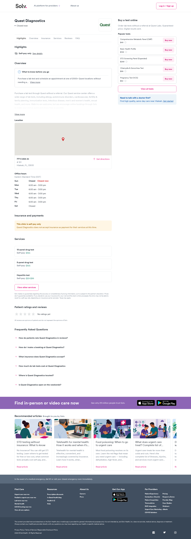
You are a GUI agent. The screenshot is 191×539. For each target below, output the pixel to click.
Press (82, 497)
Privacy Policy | (20, 530)
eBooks (165, 509)
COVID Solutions (151, 512)
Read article (22, 466)
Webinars (166, 506)
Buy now (168, 40)
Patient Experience (151, 494)
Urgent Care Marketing (153, 509)
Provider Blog (167, 500)
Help (49, 504)
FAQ (77, 38)
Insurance (45, 38)
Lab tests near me (21, 500)
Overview (33, 38)
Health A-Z (51, 500)
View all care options (22, 510)
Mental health (19, 504)
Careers (83, 494)
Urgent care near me (22, 494)
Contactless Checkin (152, 497)
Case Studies (167, 503)
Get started (168, 101)
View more (35, 82)
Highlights (21, 38)
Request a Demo (168, 497)
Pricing (165, 494)
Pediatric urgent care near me (25, 497)
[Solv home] (21, 6)
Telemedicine (150, 503)
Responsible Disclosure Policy (48, 530)
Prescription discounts (55, 494)
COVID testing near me (23, 507)
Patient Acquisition (151, 500)
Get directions (103, 159)
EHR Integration (150, 506)
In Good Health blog (54, 497)
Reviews (68, 38)
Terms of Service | (31, 530)
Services (57, 38)
